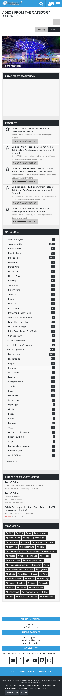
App (27, 537)
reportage (44, 578)
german (37, 565)
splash (45, 583)
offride (12, 573)
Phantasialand (15, 578)
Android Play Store (31, 640)
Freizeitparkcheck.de (18, 565)
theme (23, 587)
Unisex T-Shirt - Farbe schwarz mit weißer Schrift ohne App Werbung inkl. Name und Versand (33, 149)
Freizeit (46, 555)
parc (35, 573)
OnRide (24, 573)
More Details (12, 692)
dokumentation (16, 551)
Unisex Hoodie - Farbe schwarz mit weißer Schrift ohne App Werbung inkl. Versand (33, 170)
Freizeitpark (14, 560)
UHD (11, 596)
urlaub (21, 596)
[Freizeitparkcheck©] (21, 3)
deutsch (13, 546)
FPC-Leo (33, 555)
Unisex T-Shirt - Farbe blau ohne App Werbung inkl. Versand (30, 130)
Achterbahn (14, 537)
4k (30, 533)
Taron (11, 587)
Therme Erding (31, 592)
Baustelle (13, 542)
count (51, 542)
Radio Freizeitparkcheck (20, 76)
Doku (42, 546)
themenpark (37, 587)
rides (11, 583)
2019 (11, 533)
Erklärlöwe (34, 551)
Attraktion (39, 537)
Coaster (38, 542)
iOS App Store (31, 637)
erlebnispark (50, 551)
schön (22, 583)
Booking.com (32, 627)
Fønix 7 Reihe (12, 482)
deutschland (28, 546)
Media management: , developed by (31, 680)
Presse (31, 578)
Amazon (31, 624)
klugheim (42, 569)
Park (45, 573)
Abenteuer (41, 533)
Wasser (33, 596)
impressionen (15, 569)
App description (32, 643)
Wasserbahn (48, 596)
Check (26, 542)
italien (30, 569)
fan (21, 555)
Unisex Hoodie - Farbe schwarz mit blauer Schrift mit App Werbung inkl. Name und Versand (32, 189)
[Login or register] (51, 3)
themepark (14, 592)
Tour (46, 592)
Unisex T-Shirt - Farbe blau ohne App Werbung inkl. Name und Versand (30, 210)
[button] (58, 3)
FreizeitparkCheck (33, 560)
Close (24, 692)
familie (12, 555)
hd (48, 565)
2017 (21, 533)
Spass (33, 583)
